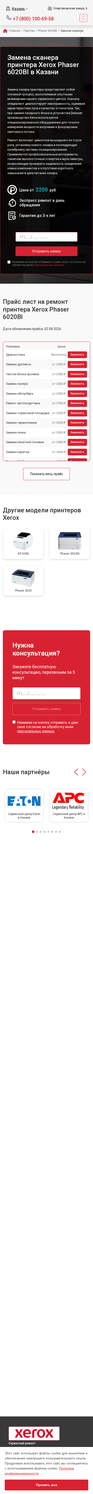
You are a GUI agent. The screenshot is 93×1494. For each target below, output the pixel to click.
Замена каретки (17, 452)
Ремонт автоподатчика (23, 403)
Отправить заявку (46, 251)
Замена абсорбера (19, 393)
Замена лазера (17, 384)
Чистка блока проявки (22, 374)
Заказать (77, 354)
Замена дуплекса (18, 364)
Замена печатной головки (25, 442)
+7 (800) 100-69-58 (33, 18)
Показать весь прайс (46, 474)
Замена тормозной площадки (27, 413)
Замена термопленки (21, 422)
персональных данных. (49, 265)
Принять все (46, 1485)
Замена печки (16, 432)
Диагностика (15, 354)
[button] (76, 772)
